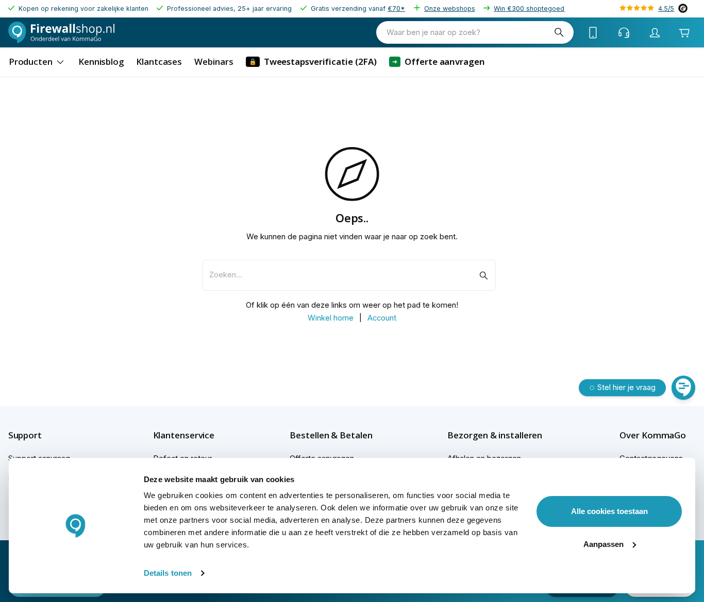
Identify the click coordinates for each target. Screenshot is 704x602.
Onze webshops (449, 8)
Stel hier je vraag (626, 387)
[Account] (655, 32)
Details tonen (168, 573)
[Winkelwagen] (684, 33)
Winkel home (331, 318)
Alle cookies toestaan (609, 511)
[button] (43, 435)
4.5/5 (666, 8)
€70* (396, 8)
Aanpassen (603, 544)
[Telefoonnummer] (593, 32)
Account (381, 318)
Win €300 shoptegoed (529, 8)
